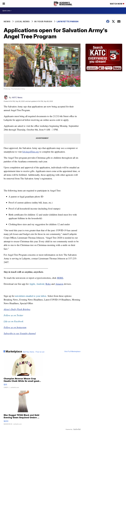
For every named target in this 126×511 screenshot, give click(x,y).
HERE (60, 277)
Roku (48, 283)
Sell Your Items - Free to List (33, 352)
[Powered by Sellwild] (76, 429)
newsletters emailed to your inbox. (31, 295)
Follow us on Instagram (15, 327)
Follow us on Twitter (13, 315)
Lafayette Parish (68, 21)
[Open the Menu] (4, 3)
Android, (40, 283)
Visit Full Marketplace (72, 351)
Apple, (32, 283)
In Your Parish (43, 21)
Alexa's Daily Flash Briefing (17, 309)
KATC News (17, 97)
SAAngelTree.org (30, 151)
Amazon (59, 283)
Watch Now (116, 4)
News (7, 21)
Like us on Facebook (13, 321)
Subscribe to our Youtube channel (20, 333)
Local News (22, 21)
